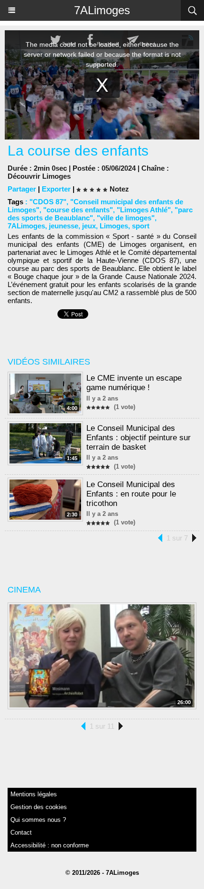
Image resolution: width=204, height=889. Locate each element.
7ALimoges (102, 10)
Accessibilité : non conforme (49, 845)
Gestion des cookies (38, 807)
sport (140, 226)
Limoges (114, 226)
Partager (22, 189)
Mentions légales (33, 794)
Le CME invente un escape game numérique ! (134, 383)
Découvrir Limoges (39, 176)
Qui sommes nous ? (38, 819)
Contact (21, 832)
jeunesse (63, 226)
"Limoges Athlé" (144, 210)
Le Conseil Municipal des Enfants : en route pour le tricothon (131, 494)
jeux (89, 226)
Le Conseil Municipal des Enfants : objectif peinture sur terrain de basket (138, 438)
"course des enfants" (78, 210)
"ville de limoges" (126, 218)
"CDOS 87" (47, 202)
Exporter (56, 189)
